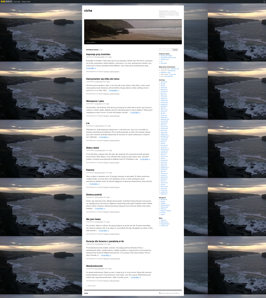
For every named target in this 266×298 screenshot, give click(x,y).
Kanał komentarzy (165, 224)
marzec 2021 (164, 111)
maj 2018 (163, 158)
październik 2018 (165, 149)
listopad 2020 (164, 117)
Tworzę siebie (172, 74)
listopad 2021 (164, 106)
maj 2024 (163, 85)
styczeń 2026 (164, 82)
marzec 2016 (164, 188)
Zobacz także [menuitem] (26, 1)
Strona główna (90, 42)
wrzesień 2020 (164, 121)
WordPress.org (164, 225)
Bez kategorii (164, 199)
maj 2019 (163, 143)
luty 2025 (163, 83)
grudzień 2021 (164, 104)
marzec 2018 (164, 162)
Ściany (169, 72)
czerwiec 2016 (164, 182)
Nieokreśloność (94, 265)
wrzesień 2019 (164, 138)
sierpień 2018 (164, 153)
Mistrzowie (106, 258)
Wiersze (163, 214)
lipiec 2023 (163, 93)
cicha (88, 10)
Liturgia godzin (164, 207)
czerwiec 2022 (164, 102)
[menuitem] (6, 1)
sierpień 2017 (164, 169)
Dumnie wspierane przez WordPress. (170, 293)
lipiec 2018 (163, 154)
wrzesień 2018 (164, 151)
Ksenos (90, 169)
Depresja (106, 71)
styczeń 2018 (164, 164)
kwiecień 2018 (164, 160)
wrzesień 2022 (164, 100)
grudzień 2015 (164, 192)
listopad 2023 (164, 89)
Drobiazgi (106, 94)
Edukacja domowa (165, 205)
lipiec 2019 (163, 141)
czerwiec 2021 (164, 110)
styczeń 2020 (164, 132)
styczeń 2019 (164, 147)
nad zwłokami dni (168, 76)
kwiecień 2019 (164, 145)
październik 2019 (165, 136)
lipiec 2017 (163, 171)
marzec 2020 (164, 130)
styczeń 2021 (164, 115)
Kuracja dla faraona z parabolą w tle (105, 241)
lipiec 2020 (163, 125)
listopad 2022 (164, 98)
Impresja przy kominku (98, 54)
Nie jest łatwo (93, 219)
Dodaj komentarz (114, 71)
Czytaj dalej (91, 68)
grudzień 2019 (164, 134)
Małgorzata (163, 72)
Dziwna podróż (94, 194)
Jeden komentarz (115, 116)
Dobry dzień (92, 147)
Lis (87, 123)
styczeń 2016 (164, 190)
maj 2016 (163, 184)
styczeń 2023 (164, 97)
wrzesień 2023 (164, 91)
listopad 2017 (164, 166)
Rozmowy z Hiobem (166, 210)
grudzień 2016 (164, 177)
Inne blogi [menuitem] (17, 1)
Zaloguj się (163, 220)
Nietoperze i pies (95, 101)
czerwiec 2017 (164, 173)
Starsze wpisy (91, 285)
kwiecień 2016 (164, 186)
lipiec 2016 (163, 181)
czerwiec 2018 (164, 156)
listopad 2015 (164, 194)
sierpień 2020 (164, 123)
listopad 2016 (164, 179)
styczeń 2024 (164, 87)
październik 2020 (165, 119)
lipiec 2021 (163, 108)
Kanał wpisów (164, 222)
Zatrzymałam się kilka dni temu (102, 78)
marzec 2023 (164, 95)
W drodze (163, 212)
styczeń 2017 (164, 175)
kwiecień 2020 (164, 128)
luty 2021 (163, 113)
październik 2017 (165, 168)
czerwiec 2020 (164, 126)
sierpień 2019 (164, 139)
